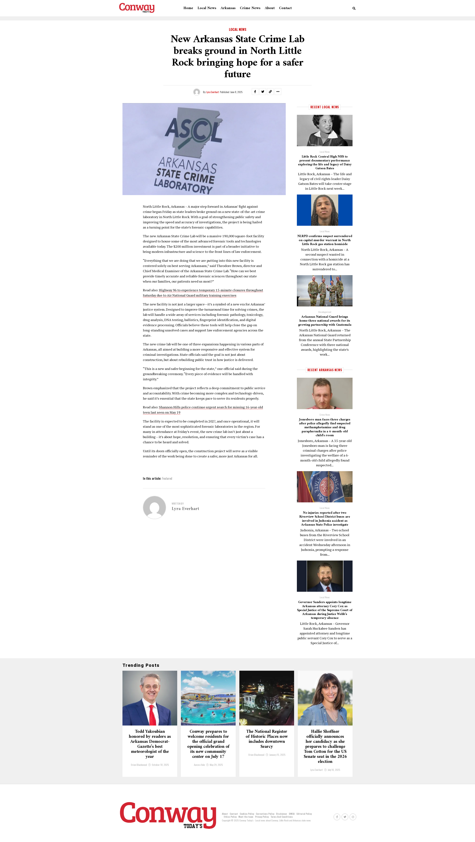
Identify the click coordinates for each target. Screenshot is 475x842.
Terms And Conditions (282, 816)
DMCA (292, 813)
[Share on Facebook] (255, 91)
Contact (285, 8)
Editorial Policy (304, 813)
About (270, 8)
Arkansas (228, 8)
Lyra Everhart (212, 92)
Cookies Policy (247, 813)
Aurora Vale (199, 765)
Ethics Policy (230, 816)
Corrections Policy (265, 813)
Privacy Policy (262, 816)
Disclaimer (281, 813)
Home (188, 8)
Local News (207, 8)
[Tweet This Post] (262, 91)
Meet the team (245, 816)
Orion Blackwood (139, 765)
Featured (167, 478)
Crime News (250, 8)
